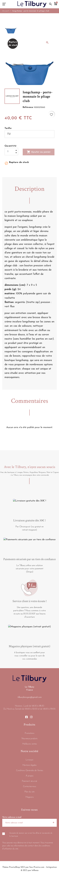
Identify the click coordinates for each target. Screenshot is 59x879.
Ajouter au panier (39, 152)
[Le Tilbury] (32, 4)
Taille (8, 128)
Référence (28, 107)
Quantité (11, 146)
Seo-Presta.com (36, 867)
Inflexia (35, 870)
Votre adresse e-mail (11, 817)
